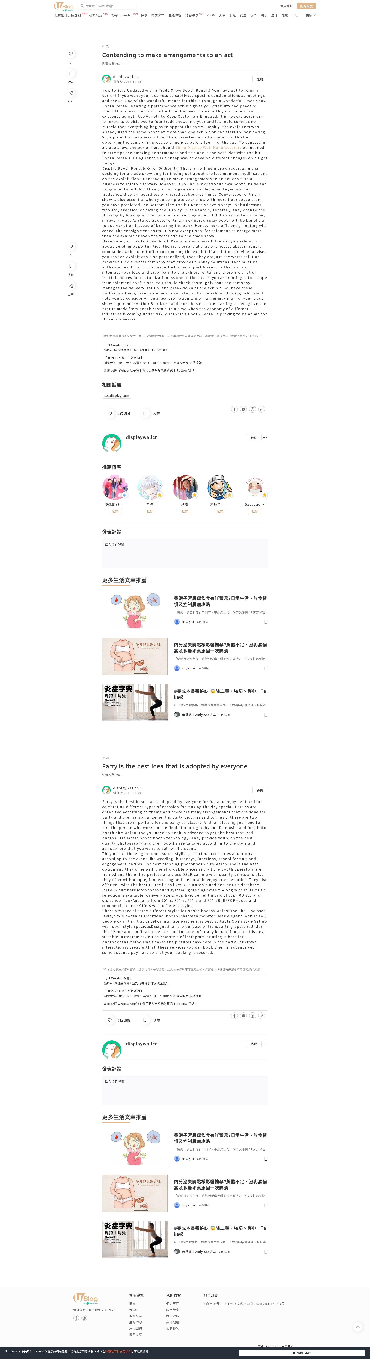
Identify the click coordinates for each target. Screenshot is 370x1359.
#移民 (280, 1303)
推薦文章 (158, 15)
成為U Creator (122, 15)
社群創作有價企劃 (68, 15)
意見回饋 (135, 1328)
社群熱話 (95, 15)
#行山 (218, 1303)
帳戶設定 (172, 1309)
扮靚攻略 (179, 363)
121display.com (116, 395)
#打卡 (228, 1303)
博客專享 (191, 15)
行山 (295, 15)
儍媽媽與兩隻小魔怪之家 (115, 504)
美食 (222, 15)
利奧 (185, 504)
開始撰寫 (306, 5)
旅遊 (233, 15)
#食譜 (238, 1303)
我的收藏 (172, 1316)
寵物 (285, 15)
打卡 (126, 363)
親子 (264, 15)
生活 (274, 15)
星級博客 (175, 15)
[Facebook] (70, 295)
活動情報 (195, 363)
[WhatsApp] (70, 306)
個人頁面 (172, 1303)
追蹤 (260, 79)
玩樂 (253, 15)
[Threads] (70, 317)
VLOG (211, 15)
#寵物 (208, 1303)
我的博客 (172, 1328)
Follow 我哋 (185, 370)
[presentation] (102, 489)
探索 (144, 15)
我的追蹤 (172, 1322)
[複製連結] (70, 328)
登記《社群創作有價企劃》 (150, 350)
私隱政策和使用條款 (118, 1351)
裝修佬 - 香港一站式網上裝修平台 (220, 504)
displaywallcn (126, 76)
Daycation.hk (255, 504)
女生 (243, 15)
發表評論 (114, 544)
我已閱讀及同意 (302, 1353)
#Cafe (249, 1303)
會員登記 (286, 5)
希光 (150, 504)
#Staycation (265, 1303)
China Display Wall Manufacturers (208, 147)
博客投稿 (135, 1334)
